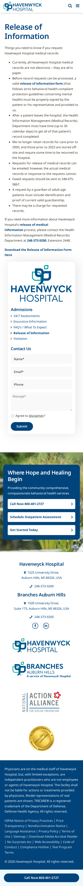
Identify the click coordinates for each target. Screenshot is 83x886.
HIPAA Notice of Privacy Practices (29, 821)
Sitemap (19, 836)
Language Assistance (20, 831)
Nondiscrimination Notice (46, 826)
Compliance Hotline (34, 847)
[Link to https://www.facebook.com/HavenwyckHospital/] (35, 626)
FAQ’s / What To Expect (30, 327)
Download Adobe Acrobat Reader (53, 836)
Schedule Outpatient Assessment (35, 517)
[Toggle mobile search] (70, 6)
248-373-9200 (36, 240)
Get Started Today (24, 530)
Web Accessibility (47, 842)
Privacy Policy (49, 831)
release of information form (41, 83)
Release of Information (31, 333)
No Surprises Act (19, 842)
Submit (21, 426)
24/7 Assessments (27, 316)
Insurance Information (30, 321)
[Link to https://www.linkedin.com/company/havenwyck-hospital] (46, 626)
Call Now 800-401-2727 (27, 504)
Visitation (20, 339)
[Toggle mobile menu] (78, 6)
